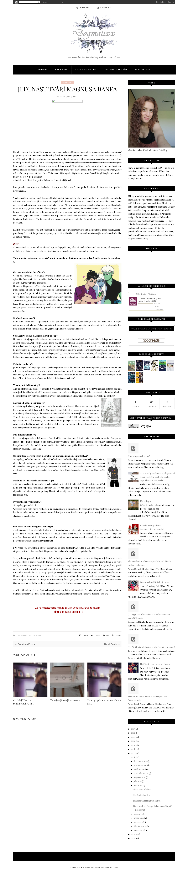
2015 (133, 834)
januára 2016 (139, 830)
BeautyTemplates (92, 867)
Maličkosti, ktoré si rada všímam (155, 664)
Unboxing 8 (145, 501)
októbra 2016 (140, 769)
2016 (133, 757)
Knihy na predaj (86, 69)
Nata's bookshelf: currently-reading (151, 329)
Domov (43, 69)
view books (159, 309)
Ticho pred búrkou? (142, 789)
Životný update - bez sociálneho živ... (104, 702)
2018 (133, 749)
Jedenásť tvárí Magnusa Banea (146, 800)
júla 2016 (138, 781)
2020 (133, 741)
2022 (133, 732)
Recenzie (61, 69)
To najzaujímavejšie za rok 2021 (66, 700)
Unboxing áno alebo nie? (139, 456)
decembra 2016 (141, 761)
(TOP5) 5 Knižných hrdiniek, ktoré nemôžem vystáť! (151, 647)
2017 (133, 753)
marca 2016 (139, 822)
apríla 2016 (139, 818)
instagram (167, 406)
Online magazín (116, 69)
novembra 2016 (141, 765)
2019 (133, 745)
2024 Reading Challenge (146, 294)
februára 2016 (140, 826)
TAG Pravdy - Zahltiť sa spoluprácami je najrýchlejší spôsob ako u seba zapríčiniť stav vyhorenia (157, 477)
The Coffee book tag (142, 795)
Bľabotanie (143, 69)
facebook (136, 406)
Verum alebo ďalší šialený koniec (154, 582)
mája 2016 (138, 814)
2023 (133, 728)
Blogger (115, 867)
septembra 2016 (141, 773)
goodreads (151, 406)
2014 (133, 838)
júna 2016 (138, 785)
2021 (133, 737)
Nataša (62, 96)
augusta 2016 (140, 777)
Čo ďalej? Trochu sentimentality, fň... (23, 702)
